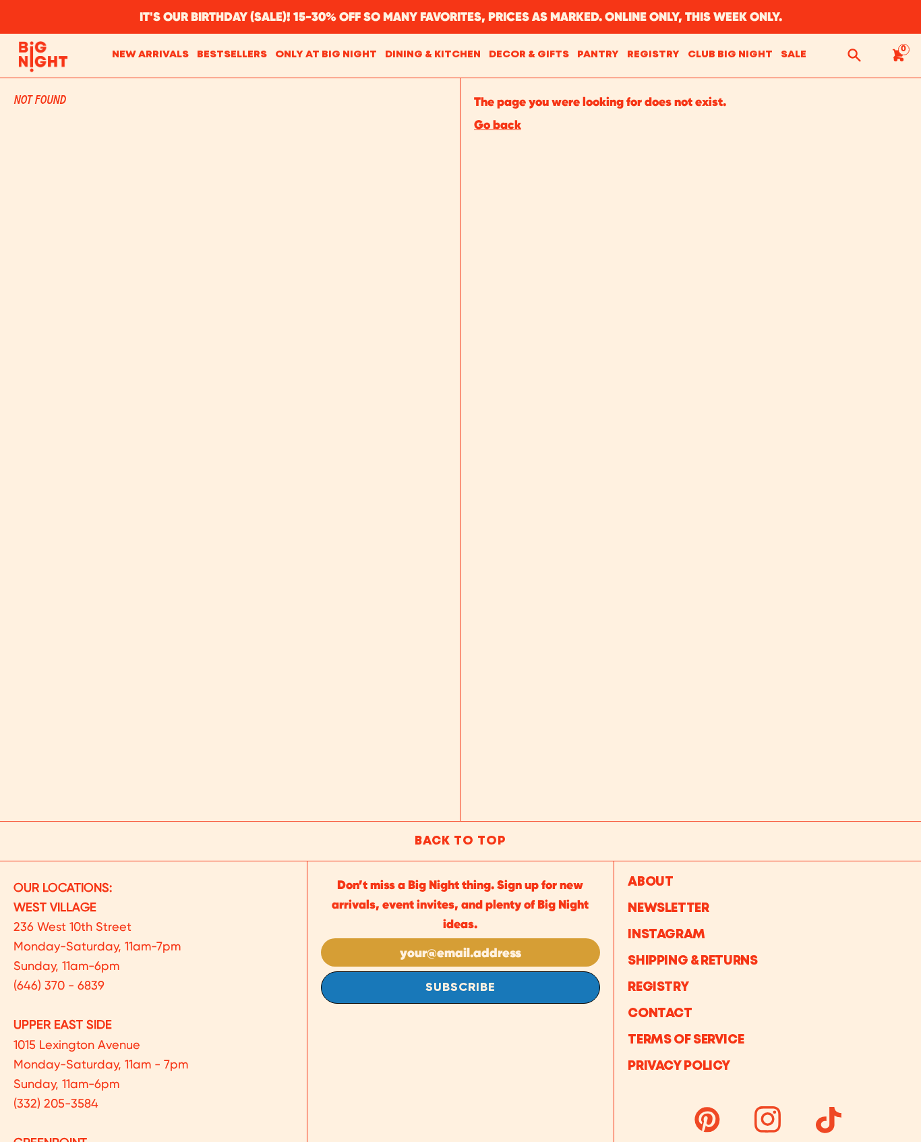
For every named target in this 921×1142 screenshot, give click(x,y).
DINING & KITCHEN (433, 54)
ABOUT (650, 882)
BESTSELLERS (232, 54)
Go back (497, 124)
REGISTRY (653, 54)
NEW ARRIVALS (150, 54)
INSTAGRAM (666, 934)
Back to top (460, 841)
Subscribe (460, 987)
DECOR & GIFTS (529, 54)
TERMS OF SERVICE (686, 1040)
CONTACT (660, 1013)
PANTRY (598, 54)
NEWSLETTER (668, 908)
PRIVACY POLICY (679, 1066)
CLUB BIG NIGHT (730, 54)
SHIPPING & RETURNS (692, 961)
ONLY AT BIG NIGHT (326, 54)
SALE (793, 54)
